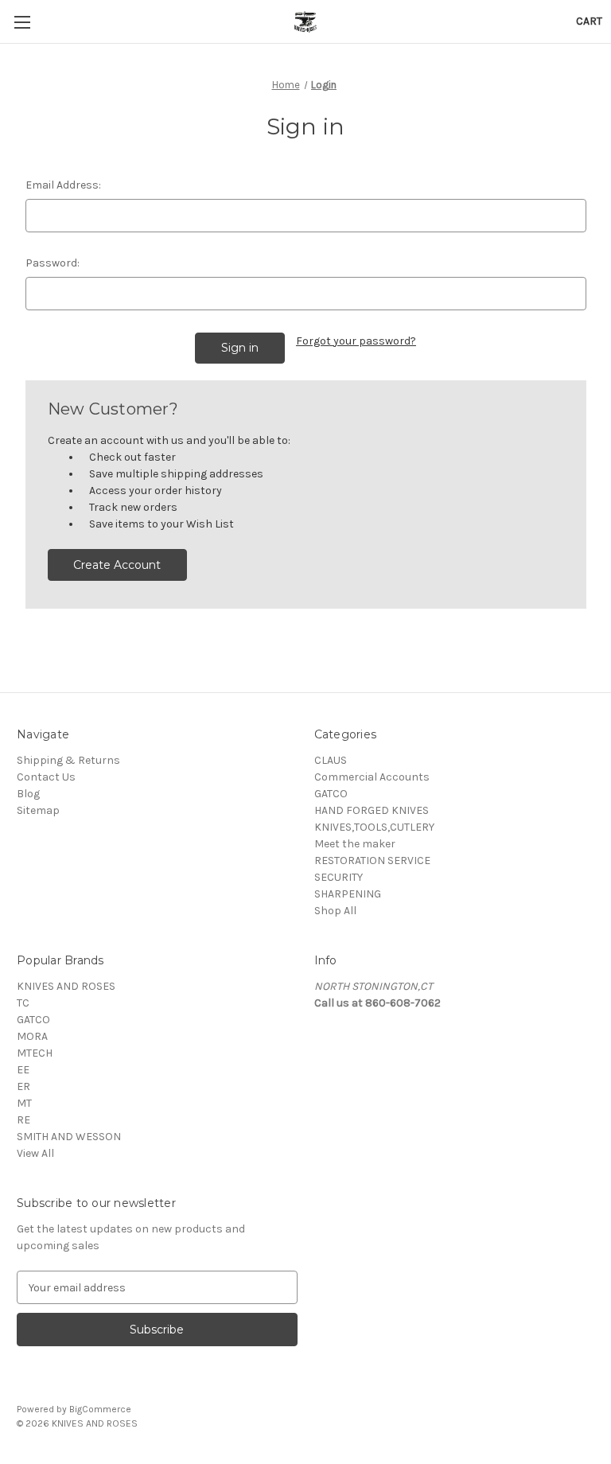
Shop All (335, 910)
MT (24, 1103)
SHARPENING (347, 894)
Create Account (117, 565)
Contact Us (46, 777)
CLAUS (330, 760)
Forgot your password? (356, 341)
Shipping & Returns (68, 760)
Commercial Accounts (372, 777)
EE (23, 1070)
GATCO (331, 793)
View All (35, 1153)
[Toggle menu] (22, 22)
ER (23, 1086)
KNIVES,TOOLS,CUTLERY (374, 827)
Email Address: (63, 185)
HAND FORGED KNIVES (371, 810)
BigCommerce (100, 1409)
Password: (52, 263)
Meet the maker (354, 844)
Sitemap (38, 810)
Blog (28, 793)
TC (23, 1003)
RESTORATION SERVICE (372, 860)
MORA (32, 1036)
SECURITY (338, 877)
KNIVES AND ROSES (66, 986)
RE (23, 1120)
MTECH (35, 1053)
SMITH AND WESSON (69, 1136)
